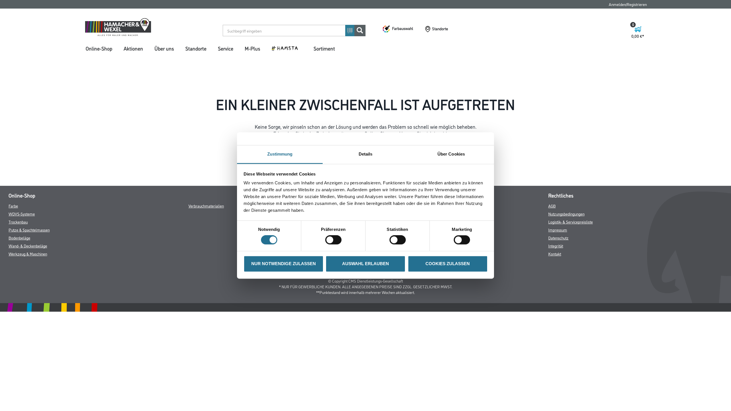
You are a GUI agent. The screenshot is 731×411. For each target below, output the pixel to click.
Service (225, 48)
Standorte (195, 48)
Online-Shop (99, 48)
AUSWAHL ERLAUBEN (365, 263)
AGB (552, 205)
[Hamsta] (287, 48)
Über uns (164, 48)
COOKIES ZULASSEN (447, 263)
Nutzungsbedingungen (566, 213)
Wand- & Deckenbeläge (28, 245)
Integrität (555, 245)
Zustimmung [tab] (280, 154)
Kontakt (554, 253)
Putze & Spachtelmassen (29, 229)
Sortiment (324, 48)
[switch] (335, 240)
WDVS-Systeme (22, 213)
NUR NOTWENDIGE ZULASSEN (283, 263)
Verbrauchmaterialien (206, 205)
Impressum (557, 229)
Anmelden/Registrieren (628, 4)
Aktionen (133, 48)
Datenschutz (558, 237)
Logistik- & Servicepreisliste (570, 221)
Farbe (13, 205)
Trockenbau (18, 221)
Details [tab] (366, 154)
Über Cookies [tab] (451, 154)
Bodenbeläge (19, 237)
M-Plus (252, 48)
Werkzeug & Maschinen (28, 253)
